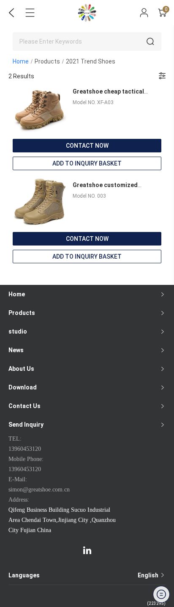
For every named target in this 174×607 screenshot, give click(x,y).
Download (22, 387)
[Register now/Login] (144, 13)
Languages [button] (84, 575)
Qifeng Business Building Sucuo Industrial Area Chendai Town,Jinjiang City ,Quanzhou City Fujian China (62, 520)
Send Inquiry (26, 424)
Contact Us (24, 406)
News (16, 350)
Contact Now (87, 145)
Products (47, 61)
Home (21, 61)
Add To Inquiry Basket (87, 163)
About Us (21, 368)
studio (17, 331)
